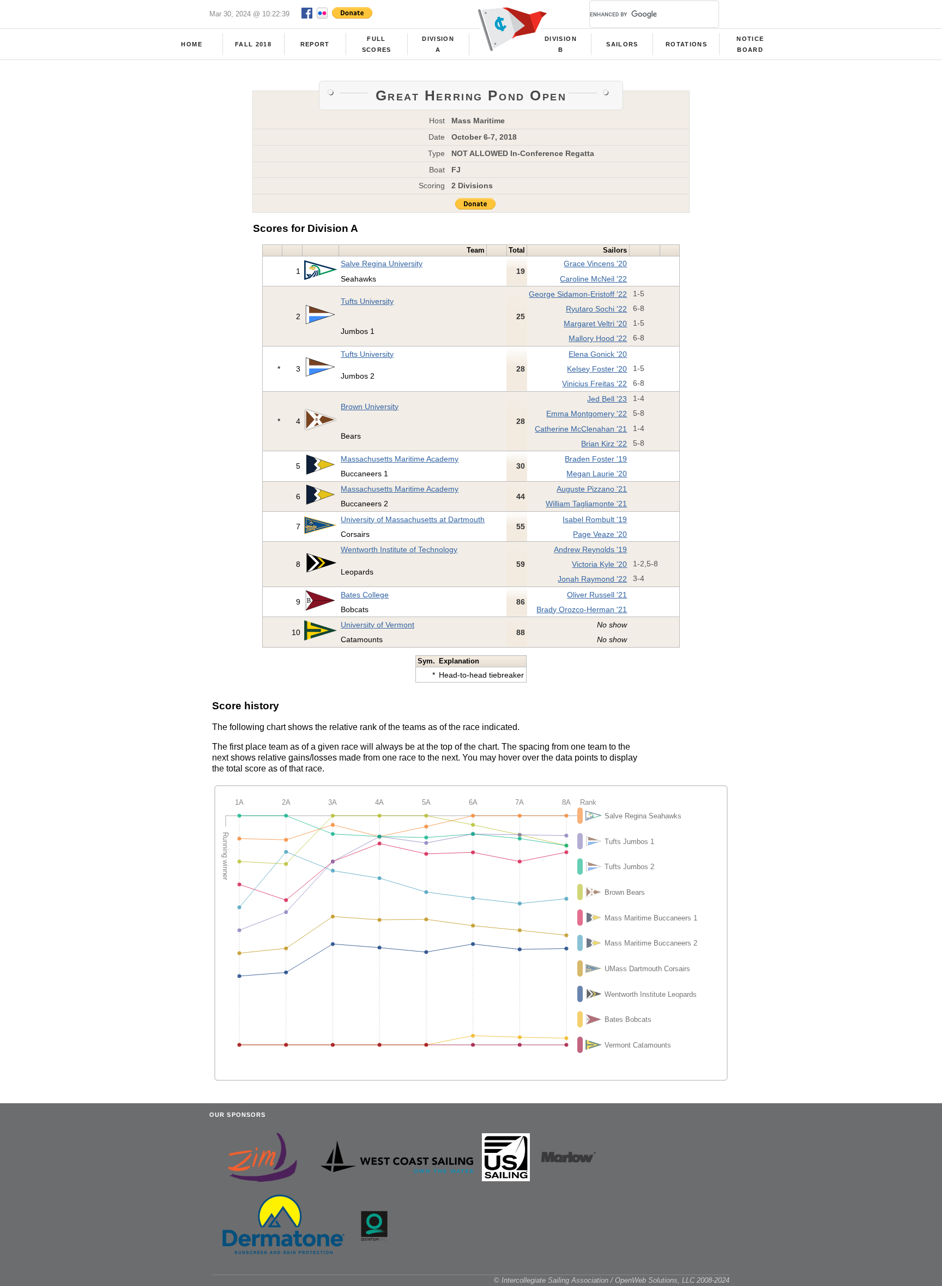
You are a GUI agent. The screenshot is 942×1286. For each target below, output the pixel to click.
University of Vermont (377, 624)
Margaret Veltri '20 (595, 323)
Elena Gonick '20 (598, 354)
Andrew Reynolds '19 (590, 549)
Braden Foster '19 (596, 458)
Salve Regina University (381, 263)
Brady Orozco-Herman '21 (581, 609)
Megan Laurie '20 (596, 473)
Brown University (369, 406)
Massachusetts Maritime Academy (399, 458)
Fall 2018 (253, 44)
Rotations (686, 44)
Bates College (365, 594)
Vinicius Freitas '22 (594, 383)
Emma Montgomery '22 (586, 413)
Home (191, 44)
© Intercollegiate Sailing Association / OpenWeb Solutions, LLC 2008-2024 (611, 1280)
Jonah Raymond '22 (592, 579)
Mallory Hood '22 (598, 338)
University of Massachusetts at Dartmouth (413, 519)
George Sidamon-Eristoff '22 (578, 294)
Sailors (622, 44)
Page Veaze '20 (600, 534)
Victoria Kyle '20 (599, 564)
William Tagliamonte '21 (586, 503)
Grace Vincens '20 (595, 263)
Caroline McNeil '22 (593, 278)
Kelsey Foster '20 (597, 368)
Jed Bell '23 (607, 398)
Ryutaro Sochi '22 (596, 308)
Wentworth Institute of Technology (399, 549)
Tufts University (367, 301)
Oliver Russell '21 (597, 594)
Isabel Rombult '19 (595, 519)
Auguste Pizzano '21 (592, 489)
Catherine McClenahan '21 (581, 428)
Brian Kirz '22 (604, 443)
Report (315, 44)
